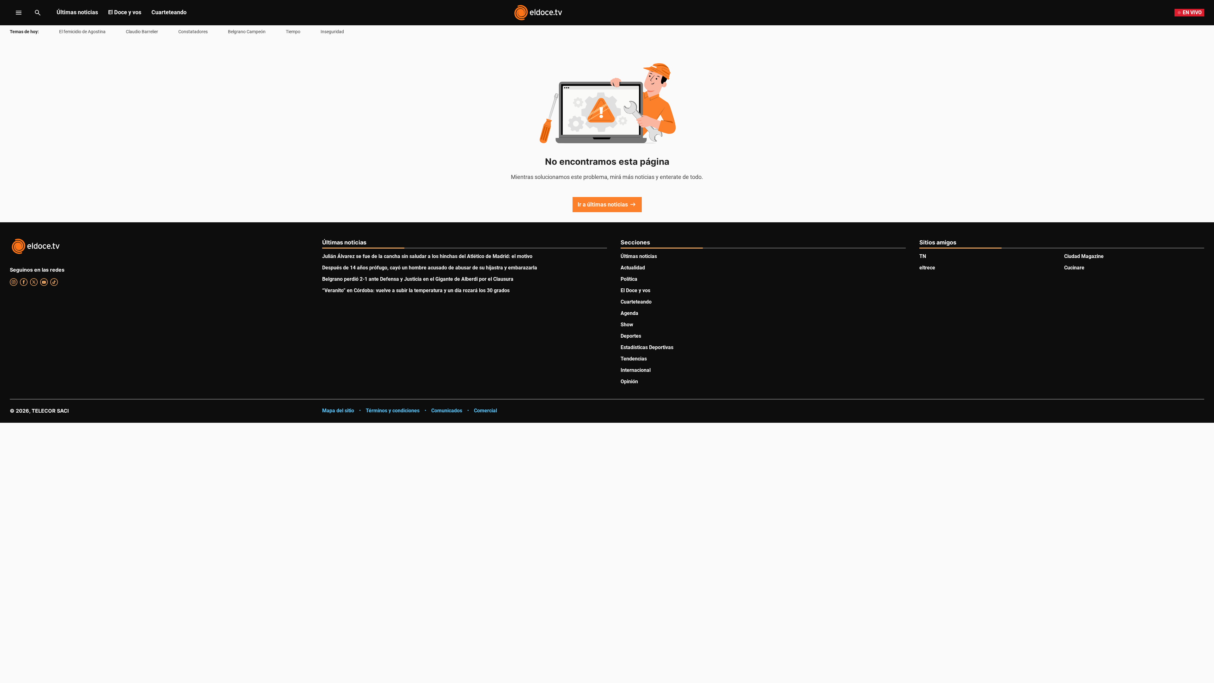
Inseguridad (332, 31)
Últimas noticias (77, 12)
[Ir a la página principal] (538, 12)
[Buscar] (37, 13)
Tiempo (293, 31)
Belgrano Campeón (247, 31)
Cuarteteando (169, 12)
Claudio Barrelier (142, 31)
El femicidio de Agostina (82, 31)
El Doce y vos (124, 12)
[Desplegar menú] (14, 12)
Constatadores (193, 31)
